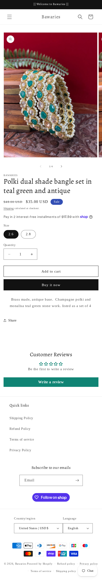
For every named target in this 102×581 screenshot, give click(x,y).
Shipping (9, 208)
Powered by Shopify (40, 563)
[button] (9, 17)
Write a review (51, 382)
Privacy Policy (20, 450)
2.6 (11, 234)
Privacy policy (89, 563)
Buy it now (51, 285)
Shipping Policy (21, 418)
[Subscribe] (77, 480)
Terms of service (21, 439)
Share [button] (12, 320)
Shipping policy (66, 571)
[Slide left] (40, 166)
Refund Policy (20, 429)
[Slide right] (61, 166)
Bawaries (20, 563)
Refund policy (66, 563)
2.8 (28, 234)
